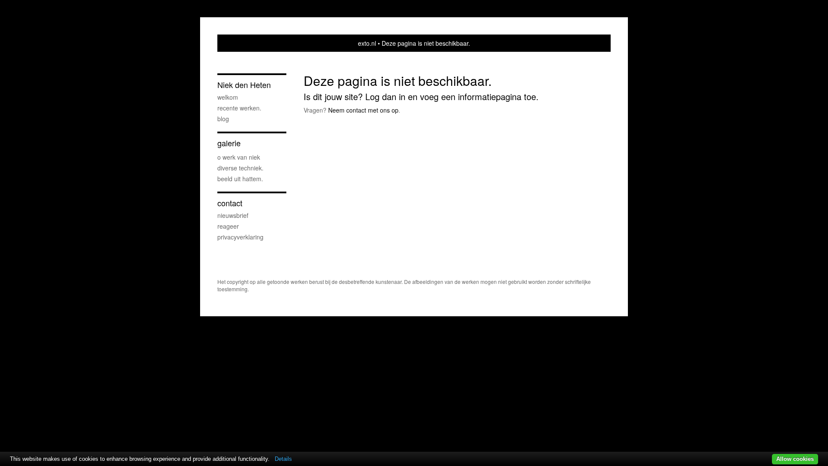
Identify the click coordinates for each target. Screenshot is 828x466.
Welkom (227, 97)
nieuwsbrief (232, 215)
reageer (228, 226)
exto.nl (367, 43)
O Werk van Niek (238, 157)
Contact (229, 203)
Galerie (229, 143)
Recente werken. (239, 108)
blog (223, 118)
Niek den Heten (244, 84)
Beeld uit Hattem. (240, 178)
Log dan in (385, 96)
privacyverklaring (240, 237)
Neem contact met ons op (363, 110)
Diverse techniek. (240, 168)
